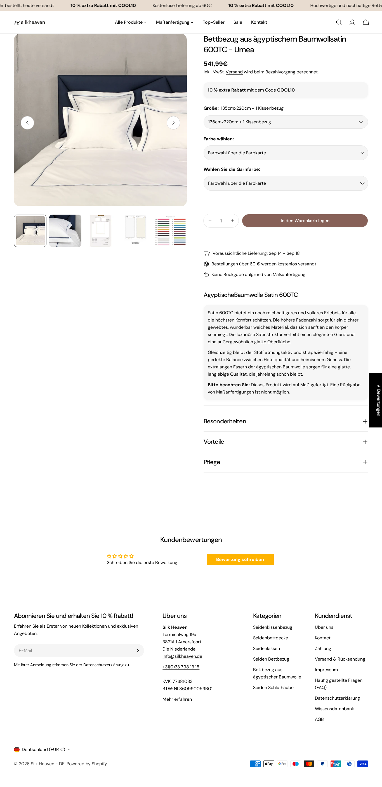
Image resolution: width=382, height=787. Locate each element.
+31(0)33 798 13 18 (180, 667)
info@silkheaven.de (182, 656)
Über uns (324, 627)
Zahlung (323, 648)
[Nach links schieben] (27, 122)
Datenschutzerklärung (103, 664)
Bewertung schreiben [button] (240, 559)
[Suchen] (339, 22)
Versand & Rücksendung (340, 659)
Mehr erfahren (177, 699)
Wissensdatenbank (334, 709)
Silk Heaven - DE (48, 764)
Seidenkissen (266, 648)
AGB (319, 719)
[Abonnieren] (137, 650)
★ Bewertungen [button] (379, 400)
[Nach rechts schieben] (173, 122)
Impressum (326, 670)
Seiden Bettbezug (271, 659)
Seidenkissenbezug (272, 627)
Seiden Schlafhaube (273, 687)
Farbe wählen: (219, 139)
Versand (234, 72)
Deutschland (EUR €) (43, 749)
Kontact (323, 638)
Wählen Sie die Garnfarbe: (232, 169)
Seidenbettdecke (270, 638)
